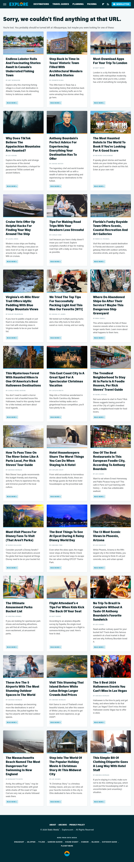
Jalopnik (31, 842)
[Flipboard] (103, 4)
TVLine (41, 842)
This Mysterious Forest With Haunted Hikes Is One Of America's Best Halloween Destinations (23, 379)
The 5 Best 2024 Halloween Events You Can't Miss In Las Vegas (110, 687)
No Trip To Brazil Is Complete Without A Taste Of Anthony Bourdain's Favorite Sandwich (107, 611)
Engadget (19, 842)
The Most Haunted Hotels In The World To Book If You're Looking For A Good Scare (109, 144)
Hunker (85, 842)
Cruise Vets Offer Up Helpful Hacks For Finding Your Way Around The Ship (20, 228)
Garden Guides (55, 842)
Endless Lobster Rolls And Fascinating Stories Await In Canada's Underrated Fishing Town (23, 67)
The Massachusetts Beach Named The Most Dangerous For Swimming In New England (23, 766)
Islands (95, 842)
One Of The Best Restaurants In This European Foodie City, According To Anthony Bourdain (109, 461)
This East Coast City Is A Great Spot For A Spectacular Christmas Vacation (66, 379)
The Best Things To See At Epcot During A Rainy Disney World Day (66, 536)
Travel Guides (60, 4)
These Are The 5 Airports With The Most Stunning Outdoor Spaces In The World (22, 689)
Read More (11, 103)
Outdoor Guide (109, 842)
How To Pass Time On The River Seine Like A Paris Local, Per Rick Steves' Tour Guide (22, 459)
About (52, 825)
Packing (92, 4)
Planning (78, 4)
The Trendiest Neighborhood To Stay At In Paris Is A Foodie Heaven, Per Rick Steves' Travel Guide (109, 381)
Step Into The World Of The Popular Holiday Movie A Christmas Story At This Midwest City (65, 766)
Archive (62, 825)
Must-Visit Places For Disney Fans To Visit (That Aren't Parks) (21, 536)
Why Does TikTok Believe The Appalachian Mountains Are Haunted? (23, 144)
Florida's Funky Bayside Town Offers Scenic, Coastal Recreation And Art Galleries (110, 228)
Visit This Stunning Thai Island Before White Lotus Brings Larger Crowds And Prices (66, 689)
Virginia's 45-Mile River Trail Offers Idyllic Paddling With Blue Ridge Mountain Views (23, 303)
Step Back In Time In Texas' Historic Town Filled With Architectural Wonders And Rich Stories (65, 67)
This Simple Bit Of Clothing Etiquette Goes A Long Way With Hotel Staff (110, 764)
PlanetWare (67, 846)
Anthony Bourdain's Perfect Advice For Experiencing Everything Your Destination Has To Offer (63, 148)
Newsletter (122, 4)
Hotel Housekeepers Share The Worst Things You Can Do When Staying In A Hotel (66, 459)
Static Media (53, 829)
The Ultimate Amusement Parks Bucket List (19, 607)
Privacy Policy (77, 825)
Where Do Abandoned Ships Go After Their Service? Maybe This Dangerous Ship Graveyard (109, 305)
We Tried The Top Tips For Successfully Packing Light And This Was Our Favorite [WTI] (66, 303)
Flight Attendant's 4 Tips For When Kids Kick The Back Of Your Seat (66, 607)
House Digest (71, 842)
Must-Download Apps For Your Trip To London (110, 61)
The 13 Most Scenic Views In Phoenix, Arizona (107, 536)
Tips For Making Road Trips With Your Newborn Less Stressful (66, 226)
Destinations (41, 4)
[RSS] (108, 4)
